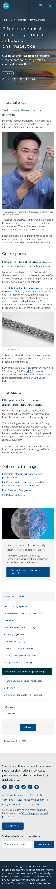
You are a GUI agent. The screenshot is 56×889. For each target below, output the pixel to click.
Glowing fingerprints (15, 634)
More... (28, 727)
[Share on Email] (33, 79)
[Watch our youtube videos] (36, 787)
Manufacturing (37, 20)
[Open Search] (49, 5)
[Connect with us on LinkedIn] (17, 787)
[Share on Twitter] (21, 79)
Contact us (12, 826)
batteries (9, 620)
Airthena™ (10, 687)
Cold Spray (39, 377)
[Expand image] (28, 170)
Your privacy (32, 804)
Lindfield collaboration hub (18, 648)
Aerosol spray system (15, 606)
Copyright (7, 799)
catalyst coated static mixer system (25, 288)
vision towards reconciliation (36, 883)
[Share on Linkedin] (27, 79)
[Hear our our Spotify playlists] (23, 787)
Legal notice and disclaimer (31, 799)
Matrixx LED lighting (14, 641)
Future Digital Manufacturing (19, 627)
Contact (8, 73)
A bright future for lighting (18, 662)
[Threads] (30, 787)
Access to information (13, 795)
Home (4, 20)
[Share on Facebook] (14, 79)
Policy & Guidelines (12, 804)
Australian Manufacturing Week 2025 (24, 613)
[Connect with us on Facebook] (4, 787)
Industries (21, 20)
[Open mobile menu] (41, 5)
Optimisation (11, 713)
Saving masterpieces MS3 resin (20, 655)
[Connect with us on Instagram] (11, 787)
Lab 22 (29, 371)
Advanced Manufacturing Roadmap (23, 695)
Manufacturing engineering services (23, 680)
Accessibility (36, 795)
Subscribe (44, 844)
